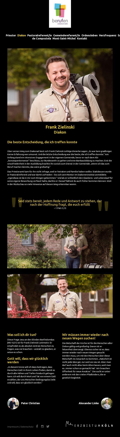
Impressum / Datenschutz (20, 426)
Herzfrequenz (107, 35)
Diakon (21, 35)
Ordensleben (90, 35)
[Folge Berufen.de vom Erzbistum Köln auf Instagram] (43, 426)
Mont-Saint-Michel (64, 38)
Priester (11, 35)
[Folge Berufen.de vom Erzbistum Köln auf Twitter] (48, 426)
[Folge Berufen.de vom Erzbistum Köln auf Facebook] (37, 426)
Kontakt (82, 38)
